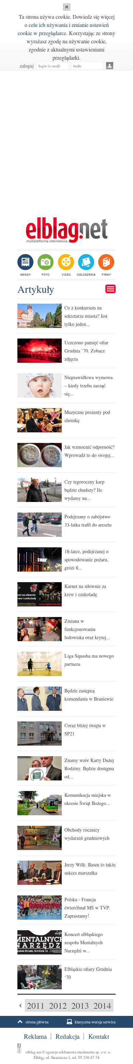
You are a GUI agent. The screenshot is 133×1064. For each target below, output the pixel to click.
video (65, 265)
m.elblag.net (66, 230)
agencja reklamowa (61, 1051)
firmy (105, 265)
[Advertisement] (66, 140)
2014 (102, 1005)
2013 (80, 1005)
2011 (36, 1005)
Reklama (35, 1036)
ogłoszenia (85, 265)
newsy (26, 265)
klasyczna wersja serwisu (95, 1021)
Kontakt (98, 1036)
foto (45, 265)
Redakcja (67, 1036)
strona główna (37, 1021)
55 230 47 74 (89, 1057)
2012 (58, 1005)
